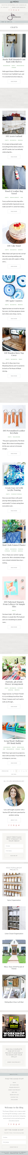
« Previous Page (4, 771)
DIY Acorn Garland (14, 136)
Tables (20, 359)
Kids (22, 197)
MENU (16, 1)
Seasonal (20, 140)
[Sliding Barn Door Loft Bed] (14, 987)
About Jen (14, 820)
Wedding (20, 304)
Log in (21, 1153)
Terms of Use (14, 1153)
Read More (14, 81)
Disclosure (14, 1099)
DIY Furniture (14, 1085)
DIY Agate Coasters (14, 300)
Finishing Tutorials (16, 494)
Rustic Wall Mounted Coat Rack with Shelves (14, 60)
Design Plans (20, 747)
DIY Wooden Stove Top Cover (14, 354)
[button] (11, 2)
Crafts (8, 21)
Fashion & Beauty (14, 197)
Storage (14, 67)
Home (3, 21)
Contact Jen (14, 1097)
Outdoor (13, 551)
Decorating (13, 140)
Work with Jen (14, 1094)
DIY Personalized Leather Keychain (14, 431)
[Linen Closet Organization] (14, 918)
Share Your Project (14, 1089)
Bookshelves (6, 65)
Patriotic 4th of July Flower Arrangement (14, 682)
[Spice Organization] (14, 885)
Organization (20, 65)
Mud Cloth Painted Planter (14, 545)
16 (26, 771)
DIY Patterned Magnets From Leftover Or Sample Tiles (14, 604)
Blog (14, 1082)
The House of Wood (14, 16)
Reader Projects (14, 1087)
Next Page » (14, 774)
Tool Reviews (16, 436)
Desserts (20, 249)
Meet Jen (14, 1092)
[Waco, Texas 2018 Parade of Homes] (14, 952)
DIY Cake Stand (14, 245)
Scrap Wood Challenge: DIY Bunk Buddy (14, 742)
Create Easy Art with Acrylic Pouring (14, 489)
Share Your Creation (19, 7)
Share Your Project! (14, 1062)
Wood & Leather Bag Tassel (14, 192)
